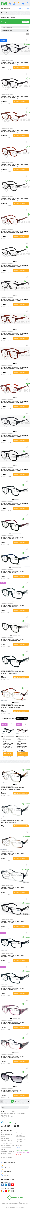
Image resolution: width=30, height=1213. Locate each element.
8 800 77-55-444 (23, 9)
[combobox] (15, 27)
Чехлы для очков (21, 1139)
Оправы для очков (7, 1140)
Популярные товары (9, 718)
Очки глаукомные (21, 1132)
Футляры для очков (7, 1145)
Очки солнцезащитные (6, 1137)
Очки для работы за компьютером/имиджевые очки (7, 1153)
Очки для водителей (19, 1144)
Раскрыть (25, 21)
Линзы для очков (6, 1143)
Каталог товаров (6, 1130)
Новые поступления (22, 1150)
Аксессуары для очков (6, 1148)
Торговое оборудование (20, 1135)
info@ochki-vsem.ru (8, 1179)
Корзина (6, 1175)
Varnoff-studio (15, 1209)
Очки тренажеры (6, 1157)
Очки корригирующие (6, 1133)
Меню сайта (7, 8)
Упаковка (19, 1141)
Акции (18, 1147)
